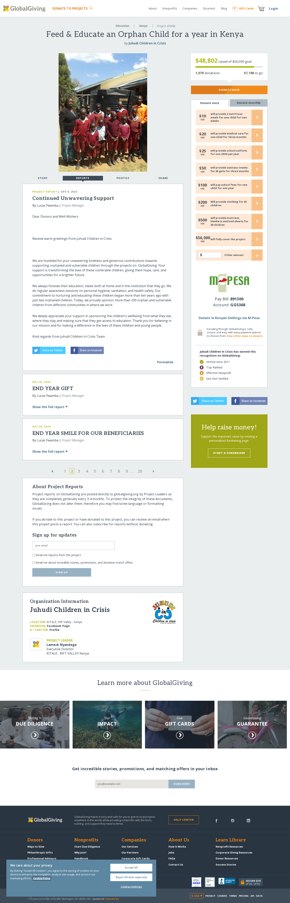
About (153, 8)
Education (122, 26)
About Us (178, 840)
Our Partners (130, 852)
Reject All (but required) (131, 877)
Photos (123, 178)
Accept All (131, 867)
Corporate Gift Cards (136, 858)
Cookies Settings (131, 886)
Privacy (210, 895)
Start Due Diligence (87, 846)
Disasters (209, 8)
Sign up (62, 572)
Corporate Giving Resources (234, 852)
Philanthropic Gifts (40, 852)
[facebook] (216, 820)
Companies (189, 8)
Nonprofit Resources (229, 846)
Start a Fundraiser (229, 453)
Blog (224, 8)
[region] (81, 878)
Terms (233, 895)
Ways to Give (35, 846)
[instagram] (232, 820)
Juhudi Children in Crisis (147, 43)
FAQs (171, 858)
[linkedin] (248, 820)
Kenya (143, 26)
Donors (35, 840)
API (252, 895)
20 (140, 471)
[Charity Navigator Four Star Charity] (198, 882)
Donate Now (229, 90)
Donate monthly (249, 103)
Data (259, 895)
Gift (246, 8)
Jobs (171, 852)
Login (273, 8)
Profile (54, 630)
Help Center (184, 820)
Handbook (81, 858)
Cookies (222, 895)
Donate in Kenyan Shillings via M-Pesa (229, 318)
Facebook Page (58, 626)
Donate (70, 8)
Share (163, 178)
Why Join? (80, 852)
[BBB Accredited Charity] (228, 882)
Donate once (209, 103)
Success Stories (226, 864)
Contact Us (175, 864)
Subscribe (182, 784)
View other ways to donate (244, 336)
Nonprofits (169, 8)
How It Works (177, 846)
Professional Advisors (41, 858)
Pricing (244, 895)
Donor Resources (227, 858)
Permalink (165, 362)
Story (43, 178)
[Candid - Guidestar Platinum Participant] (211, 882)
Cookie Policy (42, 878)
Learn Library (231, 840)
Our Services (130, 846)
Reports (83, 178)
